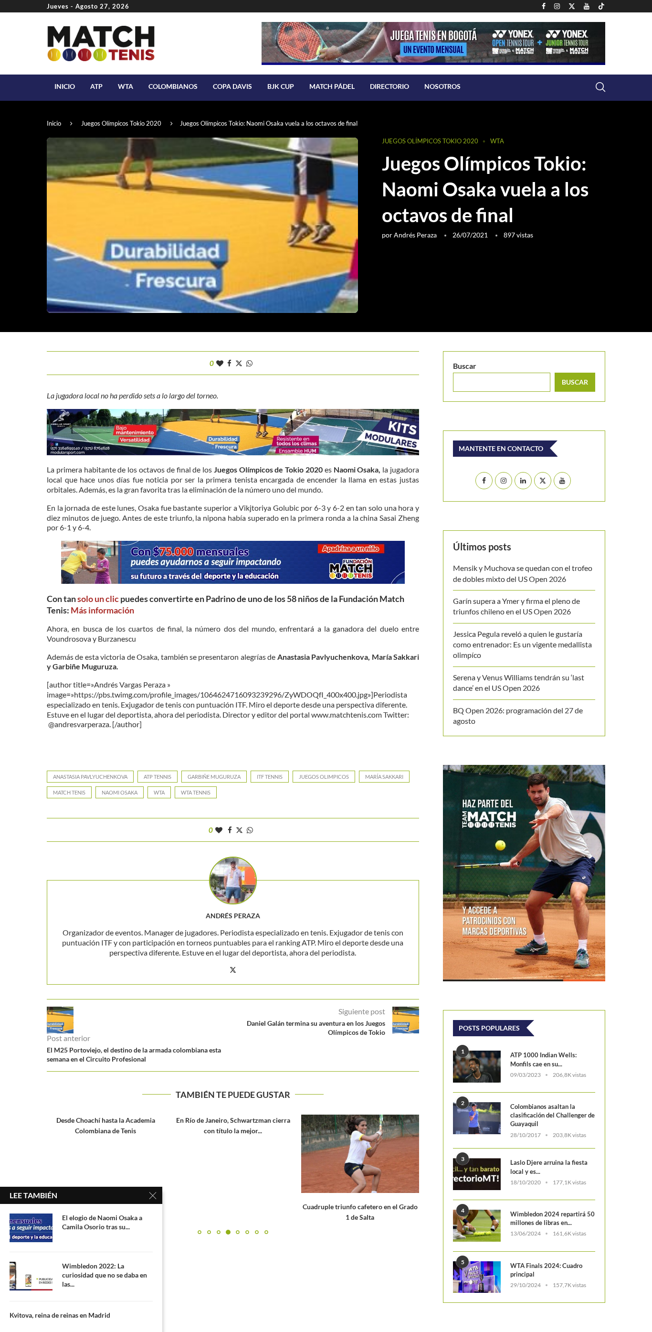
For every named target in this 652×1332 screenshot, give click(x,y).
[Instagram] (557, 6)
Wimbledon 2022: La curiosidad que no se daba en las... (104, 1275)
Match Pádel (332, 86)
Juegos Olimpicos (324, 776)
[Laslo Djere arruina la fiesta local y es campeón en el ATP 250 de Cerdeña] (477, 1174)
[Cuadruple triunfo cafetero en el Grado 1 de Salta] (233, 1154)
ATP (96, 86)
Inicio (64, 86)
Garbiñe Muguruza (214, 776)
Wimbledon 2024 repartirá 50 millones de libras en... (552, 1218)
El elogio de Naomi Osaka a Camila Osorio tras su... (102, 1222)
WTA (125, 86)
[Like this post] (219, 363)
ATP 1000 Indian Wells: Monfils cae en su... (543, 1059)
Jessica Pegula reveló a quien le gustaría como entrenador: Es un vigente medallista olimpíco (522, 644)
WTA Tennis (195, 792)
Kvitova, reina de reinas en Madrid (60, 1315)
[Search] (600, 87)
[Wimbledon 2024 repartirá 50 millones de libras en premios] (477, 1226)
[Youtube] (586, 6)
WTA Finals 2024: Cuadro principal (546, 1270)
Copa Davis (232, 86)
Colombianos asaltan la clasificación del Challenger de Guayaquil (552, 1115)
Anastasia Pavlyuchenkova (90, 776)
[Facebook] (543, 6)
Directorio (389, 86)
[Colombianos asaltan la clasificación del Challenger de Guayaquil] (477, 1118)
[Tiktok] (601, 6)
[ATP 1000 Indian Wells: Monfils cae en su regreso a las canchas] (477, 1067)
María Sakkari (384, 776)
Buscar (464, 365)
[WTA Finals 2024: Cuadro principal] (477, 1277)
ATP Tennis (157, 776)
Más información (103, 610)
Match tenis (69, 792)
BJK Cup (280, 86)
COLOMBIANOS (173, 86)
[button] (60, 1174)
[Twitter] (572, 6)
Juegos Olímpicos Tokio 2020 (121, 123)
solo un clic (98, 598)
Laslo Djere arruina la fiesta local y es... (549, 1167)
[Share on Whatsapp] (249, 363)
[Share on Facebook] (229, 363)
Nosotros (442, 86)
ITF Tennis (270, 776)
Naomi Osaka (119, 792)
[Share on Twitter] (238, 363)
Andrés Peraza (415, 235)
